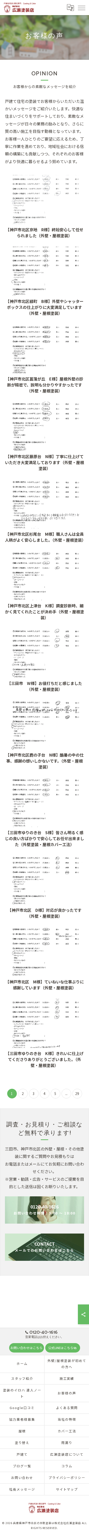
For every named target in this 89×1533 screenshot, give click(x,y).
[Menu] (81, 7)
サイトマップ (67, 1489)
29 (77, 1093)
